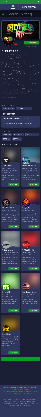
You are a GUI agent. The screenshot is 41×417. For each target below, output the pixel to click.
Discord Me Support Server (20, 389)
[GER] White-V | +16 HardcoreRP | (9, 167)
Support (30, 393)
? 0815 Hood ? (28, 250)
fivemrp (18, 135)
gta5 (6, 139)
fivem (7, 135)
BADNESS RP (9, 51)
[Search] (2, 13)
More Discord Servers (20, 359)
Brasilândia (6, 334)
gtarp (17, 139)
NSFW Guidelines (18, 393)
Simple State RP (28, 208)
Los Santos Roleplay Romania (30, 293)
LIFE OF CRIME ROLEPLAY (8, 209)
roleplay (32, 135)
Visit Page (13, 184)
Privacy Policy (29, 391)
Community (24, 108)
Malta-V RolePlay (29, 166)
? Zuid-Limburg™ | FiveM (9, 251)
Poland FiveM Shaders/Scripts (8, 293)
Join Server (33, 43)
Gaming (8, 108)
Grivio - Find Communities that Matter (13, 391)
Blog (25, 393)
